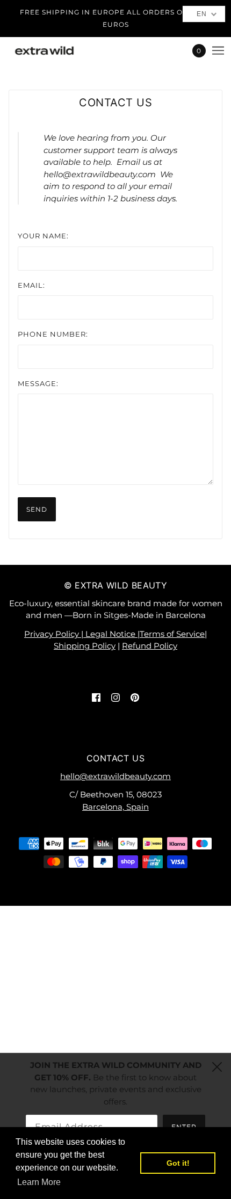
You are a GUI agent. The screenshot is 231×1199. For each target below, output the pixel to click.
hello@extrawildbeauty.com (115, 776)
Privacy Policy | (54, 634)
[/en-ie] (55, 50)
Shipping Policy (85, 646)
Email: (31, 285)
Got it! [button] (178, 1163)
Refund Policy (149, 646)
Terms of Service (172, 634)
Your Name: (43, 235)
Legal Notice (111, 634)
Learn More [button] (39, 1182)
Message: (38, 383)
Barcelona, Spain (115, 807)
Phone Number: (53, 334)
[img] (96, 697)
